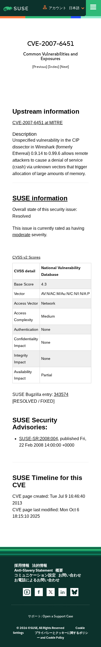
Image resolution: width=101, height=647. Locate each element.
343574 (61, 394)
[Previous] (39, 67)
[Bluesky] (74, 592)
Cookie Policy (55, 637)
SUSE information (40, 198)
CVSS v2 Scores (26, 257)
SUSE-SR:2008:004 (38, 438)
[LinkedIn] (62, 592)
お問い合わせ (69, 575)
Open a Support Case (58, 616)
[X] (51, 592)
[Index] (53, 67)
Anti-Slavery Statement (33, 570)
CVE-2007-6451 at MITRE (37, 122)
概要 (59, 570)
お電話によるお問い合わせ (37, 580)
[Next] (64, 67)
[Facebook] (39, 592)
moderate (21, 234)
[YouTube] (27, 592)
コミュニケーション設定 (35, 575)
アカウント (57, 8)
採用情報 (21, 565)
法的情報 (39, 565)
